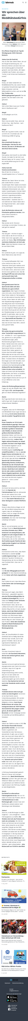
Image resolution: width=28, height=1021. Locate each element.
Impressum (7, 983)
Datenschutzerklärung (17, 983)
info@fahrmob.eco (14, 990)
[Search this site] (23, 2)
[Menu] (25, 2)
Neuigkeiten (5, 8)
